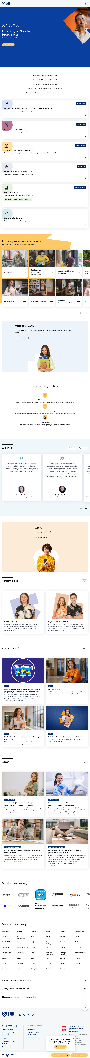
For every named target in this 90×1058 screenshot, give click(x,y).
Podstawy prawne (34, 1038)
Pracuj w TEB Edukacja (9, 1026)
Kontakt (4, 1038)
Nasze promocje (7, 1029)
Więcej (84, 581)
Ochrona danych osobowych (33, 1033)
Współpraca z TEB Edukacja (8, 1042)
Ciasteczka (31, 1029)
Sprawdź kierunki (9, 48)
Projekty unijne (7, 1047)
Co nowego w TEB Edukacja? (8, 1034)
